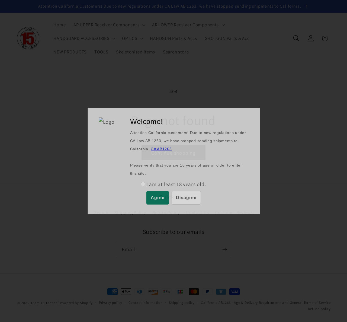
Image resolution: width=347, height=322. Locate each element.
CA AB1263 (161, 149)
